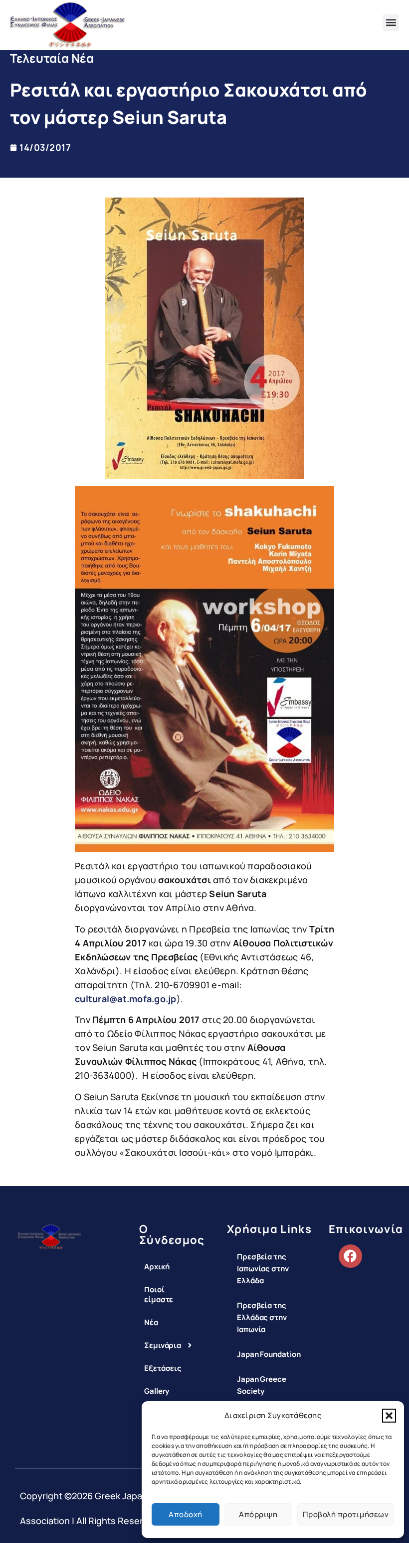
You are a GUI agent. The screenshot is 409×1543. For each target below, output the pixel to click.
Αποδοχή (186, 1514)
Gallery (156, 1391)
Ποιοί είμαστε (156, 1294)
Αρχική (156, 1266)
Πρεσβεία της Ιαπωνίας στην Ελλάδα (263, 1268)
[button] (389, 1416)
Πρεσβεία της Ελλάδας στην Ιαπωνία (262, 1317)
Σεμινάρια (156, 1345)
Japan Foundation (268, 1354)
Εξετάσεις (156, 1368)
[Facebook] (350, 1256)
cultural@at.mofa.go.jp (126, 999)
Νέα (151, 1322)
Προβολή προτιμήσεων (346, 1514)
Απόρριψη (258, 1514)
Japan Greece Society (261, 1385)
